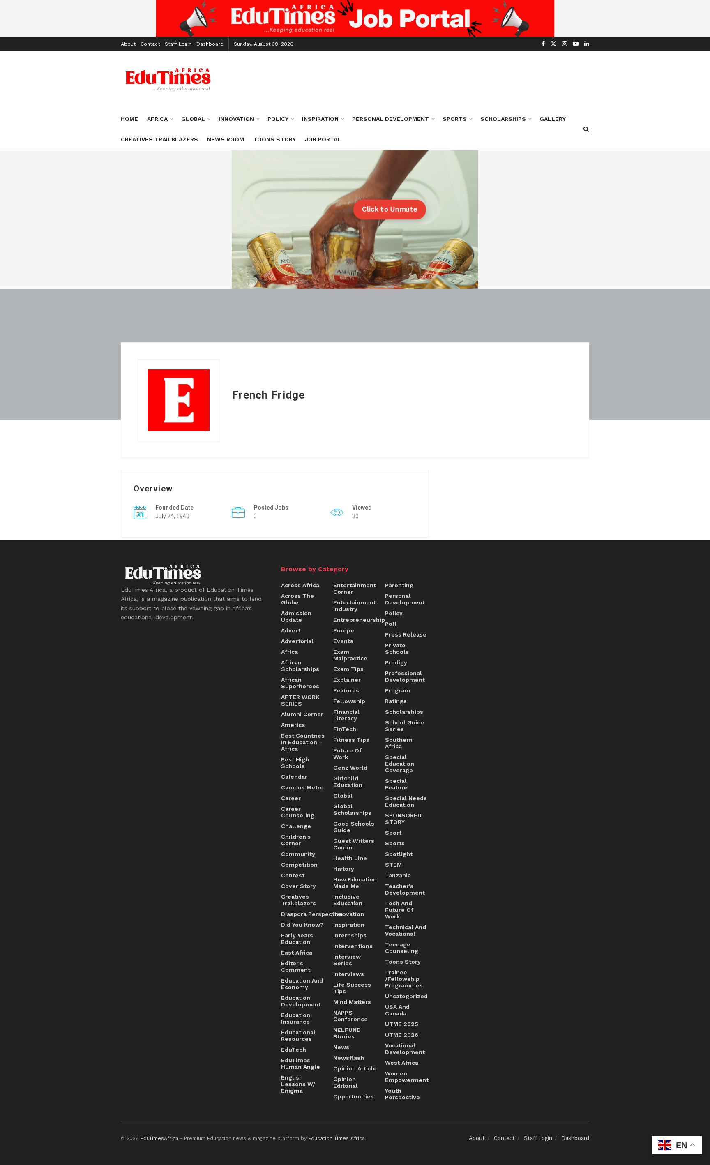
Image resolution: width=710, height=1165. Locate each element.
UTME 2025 (401, 1024)
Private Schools (397, 648)
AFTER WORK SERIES (300, 700)
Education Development (301, 1001)
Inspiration (320, 118)
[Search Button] (586, 129)
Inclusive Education (347, 900)
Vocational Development (405, 1048)
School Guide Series (404, 725)
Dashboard (210, 44)
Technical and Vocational (405, 930)
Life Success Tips (352, 987)
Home (129, 118)
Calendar (294, 776)
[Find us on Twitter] (553, 44)
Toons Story (274, 139)
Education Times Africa (336, 1138)
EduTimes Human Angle (300, 1063)
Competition (299, 864)
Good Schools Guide (353, 826)
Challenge (296, 826)
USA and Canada (397, 1010)
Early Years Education (297, 938)
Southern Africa (399, 743)
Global (193, 118)
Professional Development (405, 676)
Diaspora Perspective (312, 914)
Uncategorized (406, 996)
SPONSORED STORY (403, 818)
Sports (455, 118)
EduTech (293, 1049)
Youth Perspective (402, 1093)
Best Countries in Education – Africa (303, 742)
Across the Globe (297, 599)
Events (343, 641)
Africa (157, 118)
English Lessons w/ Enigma (298, 1084)
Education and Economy (302, 983)
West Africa (401, 1062)
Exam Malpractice (350, 655)
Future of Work (347, 753)
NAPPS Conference (350, 1015)
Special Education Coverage (399, 763)
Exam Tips (348, 669)
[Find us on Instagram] (564, 44)
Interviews (348, 974)
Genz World (350, 767)
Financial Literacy (346, 715)
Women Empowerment (407, 1076)
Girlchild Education (347, 781)
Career (291, 798)
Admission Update (296, 616)
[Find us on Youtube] (576, 44)
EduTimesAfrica (159, 1138)
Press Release (405, 634)
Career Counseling (297, 812)
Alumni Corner (302, 714)
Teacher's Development (405, 889)
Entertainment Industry (354, 605)
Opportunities (353, 1096)
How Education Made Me (355, 882)
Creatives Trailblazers (159, 139)
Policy (277, 118)
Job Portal (323, 139)
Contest (292, 875)
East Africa (296, 952)
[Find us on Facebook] (543, 44)
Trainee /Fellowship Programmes (404, 979)
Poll (390, 624)
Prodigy (396, 662)
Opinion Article (355, 1068)
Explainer (347, 679)
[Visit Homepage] (168, 79)
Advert (290, 630)
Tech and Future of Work (399, 910)
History (343, 868)
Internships (350, 935)
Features (346, 690)
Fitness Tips (351, 739)
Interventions (353, 946)
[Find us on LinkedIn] (586, 44)
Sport (393, 832)
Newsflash (348, 1057)
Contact (150, 44)
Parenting (399, 585)
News (341, 1047)
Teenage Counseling (401, 947)
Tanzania (398, 875)
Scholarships (503, 118)
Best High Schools (295, 762)
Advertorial (297, 641)
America (293, 725)
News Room (225, 139)
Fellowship (349, 701)
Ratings (396, 701)
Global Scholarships (352, 809)
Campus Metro (302, 787)
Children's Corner (296, 840)
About (128, 44)
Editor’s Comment (295, 966)
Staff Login (178, 44)
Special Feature (396, 784)
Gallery (552, 118)
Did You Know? (302, 924)
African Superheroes (300, 683)
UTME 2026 (401, 1034)
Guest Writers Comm (353, 844)
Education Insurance (295, 1018)
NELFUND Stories (347, 1033)
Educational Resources (298, 1035)
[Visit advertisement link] (355, 18)
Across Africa (300, 585)
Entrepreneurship (359, 619)
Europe (343, 630)
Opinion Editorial (345, 1082)
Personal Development (390, 118)
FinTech (344, 729)
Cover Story (298, 886)
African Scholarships (300, 665)
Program (397, 690)
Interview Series (347, 960)
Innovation (236, 118)
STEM (393, 864)
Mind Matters (352, 1002)
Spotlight (399, 854)
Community (298, 854)
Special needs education (406, 801)
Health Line (350, 858)
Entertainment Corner (354, 588)
